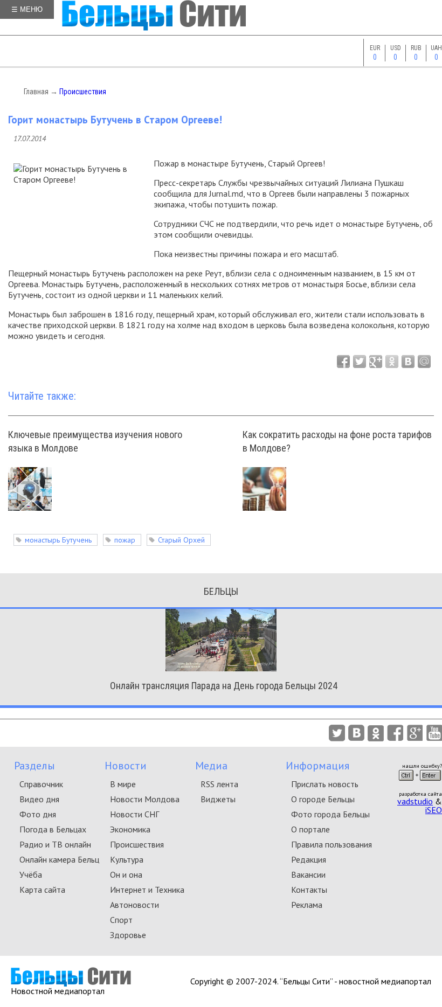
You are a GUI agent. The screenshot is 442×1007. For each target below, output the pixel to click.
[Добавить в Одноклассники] (391, 361)
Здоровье (128, 934)
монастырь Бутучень (58, 540)
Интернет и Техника (147, 889)
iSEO (433, 809)
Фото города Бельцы (330, 814)
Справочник (41, 784)
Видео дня (39, 799)
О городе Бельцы (323, 799)
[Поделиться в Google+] (375, 361)
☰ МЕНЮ (27, 9)
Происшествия (82, 91)
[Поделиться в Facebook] (343, 361)
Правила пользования (331, 844)
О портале (310, 829)
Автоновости (134, 904)
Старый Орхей (181, 540)
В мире (123, 784)
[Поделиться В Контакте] (408, 361)
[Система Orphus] (420, 784)
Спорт (121, 919)
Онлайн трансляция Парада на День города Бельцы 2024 (223, 685)
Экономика (130, 829)
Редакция (308, 859)
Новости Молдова (144, 799)
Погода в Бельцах (52, 829)
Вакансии (308, 874)
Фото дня (37, 814)
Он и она (126, 874)
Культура (126, 859)
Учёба (30, 874)
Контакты (309, 889)
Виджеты (218, 799)
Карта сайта (42, 889)
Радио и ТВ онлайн (55, 844)
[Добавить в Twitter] (359, 361)
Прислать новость (324, 784)
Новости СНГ (134, 814)
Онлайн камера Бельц (59, 859)
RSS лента (219, 784)
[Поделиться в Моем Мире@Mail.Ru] (424, 361)
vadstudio (415, 801)
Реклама (306, 904)
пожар (124, 540)
